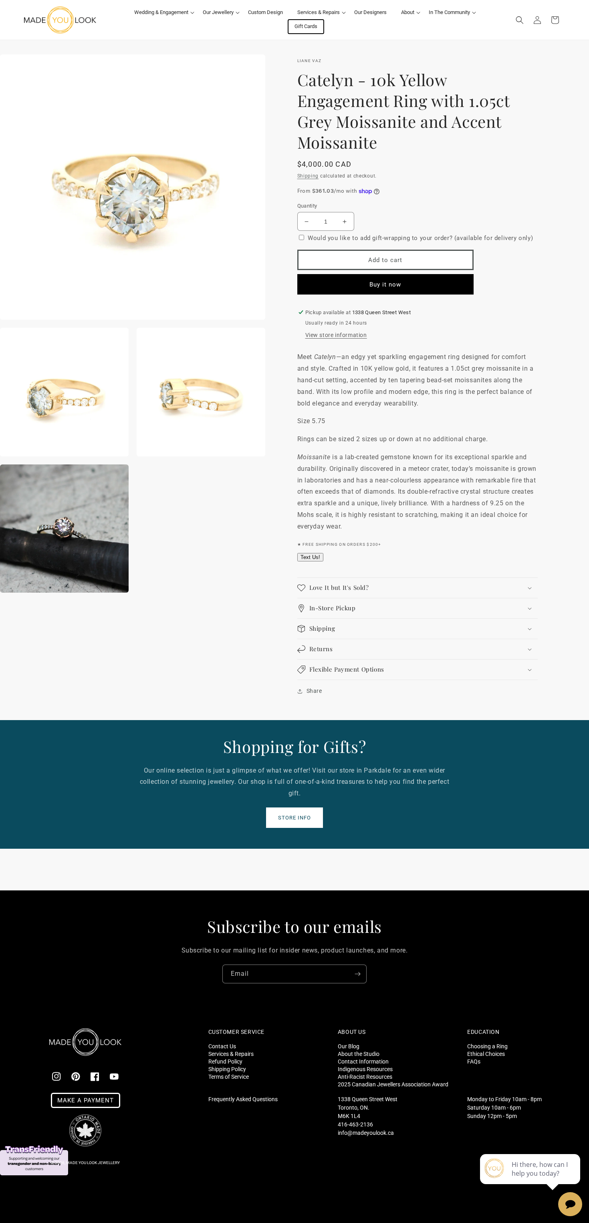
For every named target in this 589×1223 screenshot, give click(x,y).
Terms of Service (228, 1077)
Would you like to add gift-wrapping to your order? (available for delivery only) (420, 238)
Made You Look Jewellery (93, 1162)
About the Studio (358, 1054)
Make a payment (85, 1100)
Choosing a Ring (487, 1046)
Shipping (308, 176)
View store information (336, 335)
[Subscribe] (357, 974)
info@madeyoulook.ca (366, 1133)
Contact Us (222, 1046)
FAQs (473, 1061)
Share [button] (314, 691)
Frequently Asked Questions (243, 1099)
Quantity (307, 206)
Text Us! (310, 557)
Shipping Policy (227, 1069)
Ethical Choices (486, 1054)
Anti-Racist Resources (365, 1077)
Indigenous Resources (365, 1069)
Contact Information (363, 1061)
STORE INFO (294, 818)
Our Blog (348, 1046)
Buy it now (385, 284)
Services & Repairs (231, 1054)
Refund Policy (225, 1061)
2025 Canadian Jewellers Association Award (393, 1084)
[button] (161, 12)
